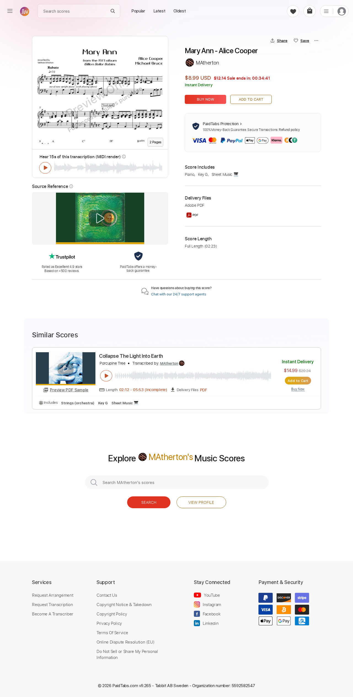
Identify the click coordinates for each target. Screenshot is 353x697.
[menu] (9, 11)
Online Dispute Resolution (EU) (125, 642)
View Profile (201, 502)
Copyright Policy (112, 614)
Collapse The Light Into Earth (131, 356)
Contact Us (107, 595)
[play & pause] (45, 168)
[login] (341, 11)
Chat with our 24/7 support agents (178, 294)
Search (148, 502)
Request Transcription (52, 604)
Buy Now (205, 99)
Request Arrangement (52, 595)
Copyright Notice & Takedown (124, 604)
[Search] (113, 11)
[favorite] (293, 11)
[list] (326, 11)
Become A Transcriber (52, 614)
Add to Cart (251, 99)
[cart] (309, 11)
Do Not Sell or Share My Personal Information (127, 654)
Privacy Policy (109, 623)
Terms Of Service (112, 632)
